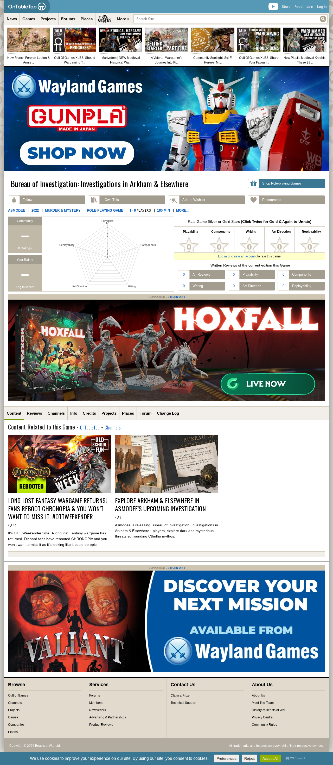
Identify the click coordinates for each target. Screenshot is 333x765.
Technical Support (183, 703)
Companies (16, 724)
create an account (244, 256)
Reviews (34, 413)
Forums (68, 19)
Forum (145, 413)
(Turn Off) (177, 296)
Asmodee (16, 210)
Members (96, 703)
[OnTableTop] (27, 6)
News (12, 19)
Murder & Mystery (63, 210)
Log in (322, 6)
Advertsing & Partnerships (107, 717)
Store (286, 6)
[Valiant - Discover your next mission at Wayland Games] (166, 671)
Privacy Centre (262, 717)
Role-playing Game (105, 210)
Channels (56, 413)
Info (73, 413)
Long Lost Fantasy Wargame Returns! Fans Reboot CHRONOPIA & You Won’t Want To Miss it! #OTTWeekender (57, 508)
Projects (48, 19)
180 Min (163, 210)
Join (309, 6)
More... (182, 210)
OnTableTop (90, 427)
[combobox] (230, 19)
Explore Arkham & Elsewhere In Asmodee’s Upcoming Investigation (160, 504)
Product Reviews (101, 724)
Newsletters (97, 710)
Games (28, 19)
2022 (35, 210)
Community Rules (264, 724)
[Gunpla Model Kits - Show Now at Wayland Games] (166, 119)
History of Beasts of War (268, 710)
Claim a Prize (180, 695)
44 (14, 525)
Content (14, 413)
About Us (258, 695)
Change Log (168, 413)
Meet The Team (263, 703)
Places (87, 19)
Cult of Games (18, 695)
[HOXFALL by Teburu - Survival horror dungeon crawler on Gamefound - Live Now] (166, 400)
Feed (298, 6)
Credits (89, 413)
